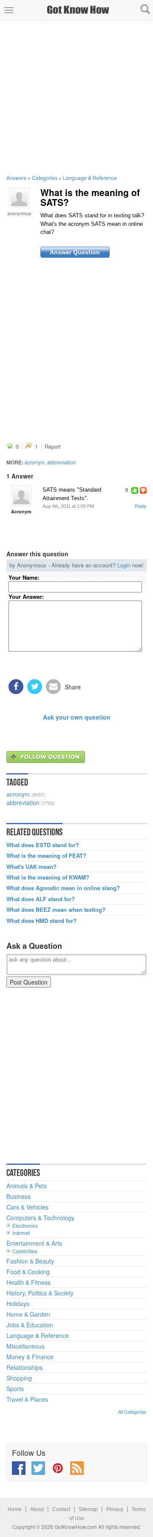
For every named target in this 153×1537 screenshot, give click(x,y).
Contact (61, 1509)
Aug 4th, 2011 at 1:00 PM (68, 506)
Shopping (19, 1378)
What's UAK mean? (31, 867)
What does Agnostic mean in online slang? (63, 888)
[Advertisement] (76, 97)
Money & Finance (30, 1356)
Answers (16, 177)
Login (123, 565)
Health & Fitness (28, 1282)
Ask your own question (76, 717)
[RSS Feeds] (77, 1468)
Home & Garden (28, 1314)
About (37, 1509)
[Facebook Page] (19, 1468)
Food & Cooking (28, 1271)
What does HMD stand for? (41, 921)
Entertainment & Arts (34, 1243)
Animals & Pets (26, 1185)
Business (18, 1196)
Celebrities (24, 1251)
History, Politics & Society (40, 1293)
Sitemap (88, 1509)
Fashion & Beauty (30, 1261)
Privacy (114, 1509)
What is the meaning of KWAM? (47, 877)
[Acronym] (21, 496)
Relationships (24, 1367)
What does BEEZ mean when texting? (55, 910)
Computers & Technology (40, 1217)
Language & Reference (90, 177)
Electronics (25, 1225)
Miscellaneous (25, 1346)
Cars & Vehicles (27, 1207)
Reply (141, 506)
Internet (21, 1232)
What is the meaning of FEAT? (46, 856)
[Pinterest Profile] (58, 1468)
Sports (15, 1388)
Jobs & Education (29, 1325)
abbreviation (61, 462)
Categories (44, 177)
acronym (35, 462)
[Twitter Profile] (38, 1468)
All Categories (132, 1411)
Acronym (21, 511)
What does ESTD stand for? (42, 845)
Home (15, 1509)
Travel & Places (27, 1399)
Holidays (17, 1303)
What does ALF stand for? (40, 899)
